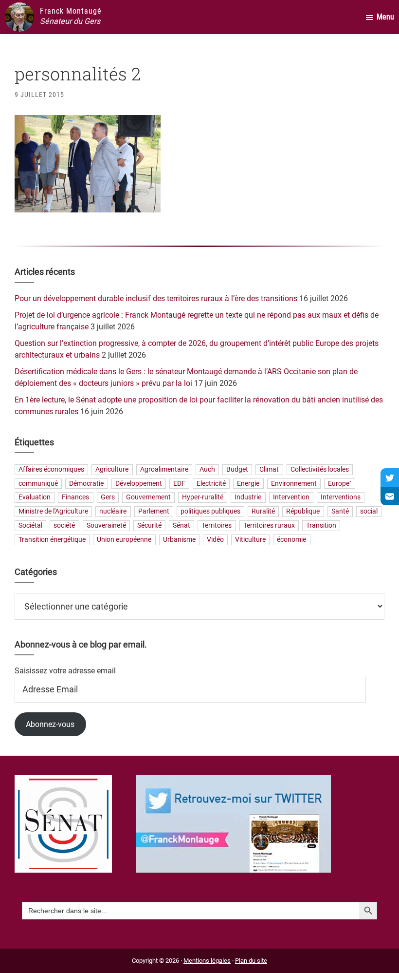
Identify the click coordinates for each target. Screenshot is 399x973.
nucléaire (113, 512)
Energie (248, 483)
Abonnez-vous (50, 724)
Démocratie (86, 483)
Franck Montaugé (71, 11)
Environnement (294, 483)
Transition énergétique (52, 539)
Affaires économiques (51, 469)
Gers (108, 498)
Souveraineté (106, 525)
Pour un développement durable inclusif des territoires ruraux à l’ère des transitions (156, 298)
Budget (237, 469)
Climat (269, 469)
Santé (340, 512)
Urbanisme (179, 539)
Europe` (339, 483)
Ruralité (263, 512)
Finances (75, 498)
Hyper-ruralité (202, 498)
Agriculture (111, 469)
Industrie (248, 498)
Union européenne (124, 539)
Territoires (216, 525)
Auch (207, 469)
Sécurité (149, 525)
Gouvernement (148, 498)
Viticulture (250, 539)
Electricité (211, 483)
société (64, 525)
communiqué (38, 483)
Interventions (341, 498)
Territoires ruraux (269, 525)
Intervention (291, 498)
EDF (179, 483)
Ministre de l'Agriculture (53, 512)
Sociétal (30, 525)
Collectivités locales (319, 469)
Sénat (181, 525)
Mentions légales (207, 960)
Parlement (153, 512)
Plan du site (251, 960)
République (303, 512)
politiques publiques (210, 512)
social (369, 512)
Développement (138, 483)
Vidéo (215, 539)
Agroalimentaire (164, 469)
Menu (385, 16)
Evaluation (34, 498)
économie (291, 539)
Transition (321, 525)
